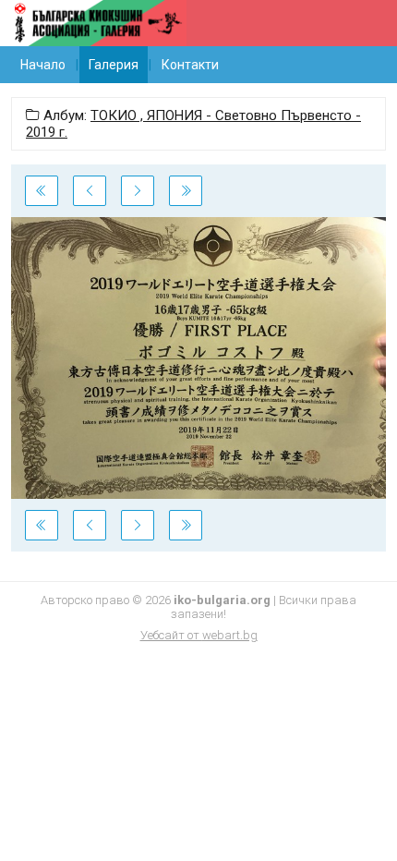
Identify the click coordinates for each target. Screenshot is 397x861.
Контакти (190, 64)
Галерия (113, 64)
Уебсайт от (199, 635)
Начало (43, 64)
